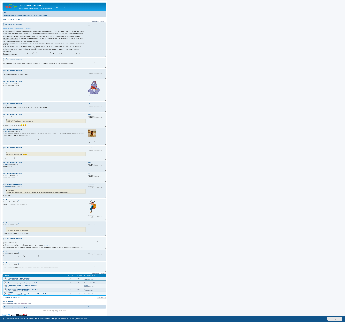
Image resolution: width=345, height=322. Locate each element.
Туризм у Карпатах (30, 287)
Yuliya (9, 290)
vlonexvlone (10, 279)
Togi (89, 70)
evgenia (11, 287)
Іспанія (27, 279)
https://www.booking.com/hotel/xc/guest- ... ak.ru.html (17, 28)
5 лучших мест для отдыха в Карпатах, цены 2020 (22, 285)
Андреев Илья (91, 103)
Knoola (89, 262)
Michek (89, 114)
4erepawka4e (91, 184)
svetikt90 (90, 137)
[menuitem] (6, 13)
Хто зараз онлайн (8, 301)
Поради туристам (29, 283)
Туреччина (25, 290)
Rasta (89, 58)
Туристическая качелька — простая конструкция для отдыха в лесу (27, 282)
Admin (9, 283)
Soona (89, 213)
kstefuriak (86, 285)
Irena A (89, 251)
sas (88, 238)
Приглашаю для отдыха (12, 20)
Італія (25, 294)
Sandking (90, 147)
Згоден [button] (335, 318)
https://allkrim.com (48, 245)
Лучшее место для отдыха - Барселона (19, 278)
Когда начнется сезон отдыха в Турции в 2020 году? (23, 289)
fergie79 (89, 95)
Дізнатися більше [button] (81, 318)
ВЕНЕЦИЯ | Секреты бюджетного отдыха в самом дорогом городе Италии (29, 293)
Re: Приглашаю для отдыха (12, 59)
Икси (89, 23)
